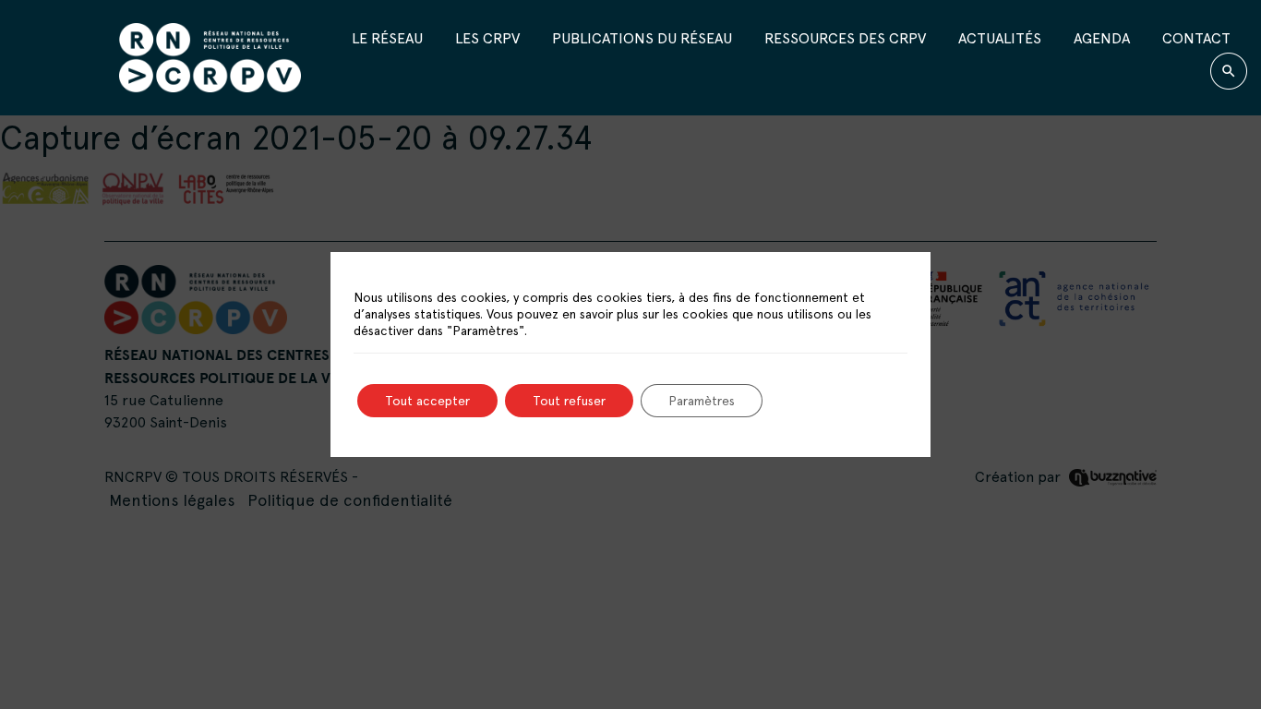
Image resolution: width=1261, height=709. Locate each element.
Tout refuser (569, 400)
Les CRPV (487, 38)
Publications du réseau (642, 38)
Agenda (1102, 38)
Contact (1196, 38)
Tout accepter (427, 400)
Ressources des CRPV (845, 38)
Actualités (999, 38)
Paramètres (701, 400)
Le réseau (387, 38)
